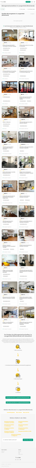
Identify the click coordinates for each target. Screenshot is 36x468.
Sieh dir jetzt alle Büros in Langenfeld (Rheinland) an (18, 402)
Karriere (3, 452)
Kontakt (19, 451)
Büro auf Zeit (26, 412)
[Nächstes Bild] (16, 35)
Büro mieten (19, 412)
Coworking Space (11, 412)
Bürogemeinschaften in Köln (24, 431)
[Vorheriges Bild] (3, 35)
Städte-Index (20, 454)
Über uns (3, 451)
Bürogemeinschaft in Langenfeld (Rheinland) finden (18, 397)
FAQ (19, 453)
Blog (19, 452)
